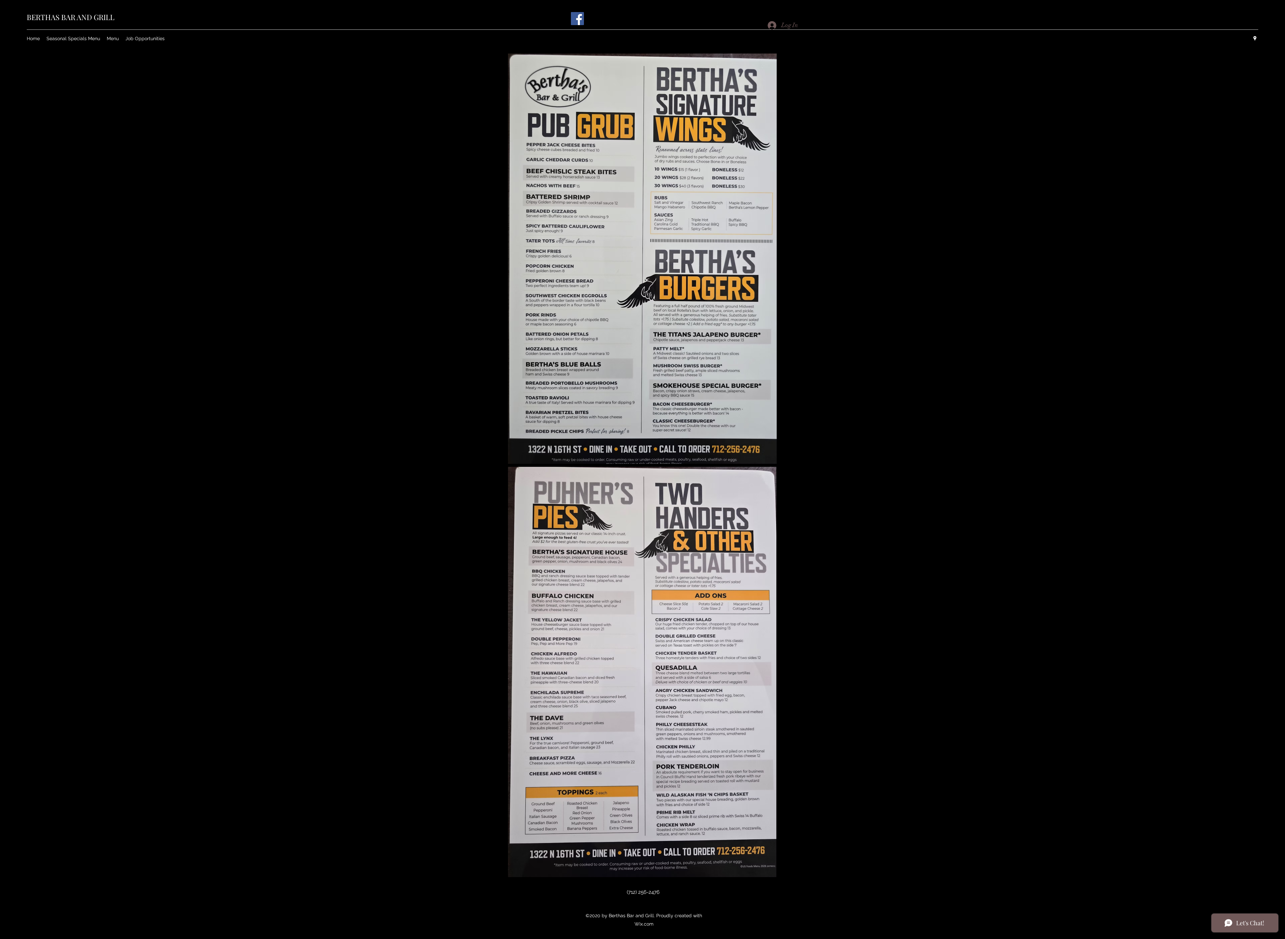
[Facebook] (577, 18)
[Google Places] (1255, 38)
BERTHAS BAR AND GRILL (70, 17)
